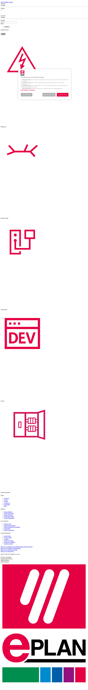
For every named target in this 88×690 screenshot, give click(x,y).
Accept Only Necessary (49, 94)
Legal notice (32, 90)
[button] (44, 30)
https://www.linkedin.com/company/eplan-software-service (17, 546)
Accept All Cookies (62, 94)
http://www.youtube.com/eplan (9, 550)
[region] (44, 84)
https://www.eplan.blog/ (7, 551)
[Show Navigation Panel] (1, 10)
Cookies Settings (27, 94)
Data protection (24, 90)
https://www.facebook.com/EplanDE (11, 548)
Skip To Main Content (7, 2)
